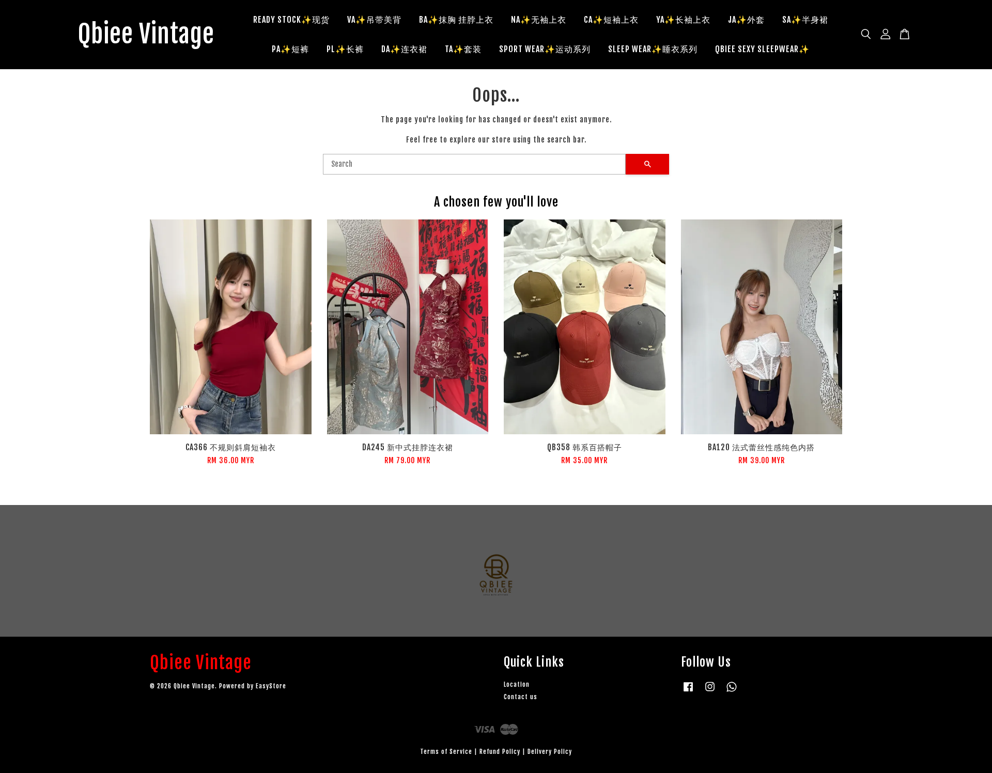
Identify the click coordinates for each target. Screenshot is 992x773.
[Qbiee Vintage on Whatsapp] (731, 692)
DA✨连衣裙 (404, 49)
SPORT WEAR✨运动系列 (545, 49)
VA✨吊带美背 (374, 19)
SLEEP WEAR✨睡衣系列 (653, 49)
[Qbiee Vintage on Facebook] (688, 692)
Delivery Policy (550, 751)
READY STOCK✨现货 (291, 19)
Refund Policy (499, 751)
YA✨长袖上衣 (683, 19)
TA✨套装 (463, 49)
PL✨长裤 (345, 49)
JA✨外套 (746, 19)
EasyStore (271, 686)
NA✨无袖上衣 (538, 19)
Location (517, 684)
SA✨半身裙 (805, 19)
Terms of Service (446, 751)
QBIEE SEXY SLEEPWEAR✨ (762, 49)
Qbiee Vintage (146, 35)
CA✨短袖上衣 (611, 19)
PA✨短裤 (290, 49)
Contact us (520, 697)
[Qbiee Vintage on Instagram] (710, 692)
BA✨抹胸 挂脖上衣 (456, 19)
